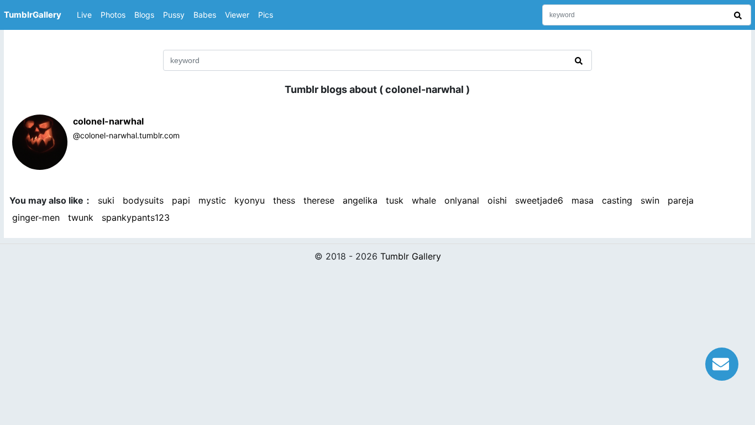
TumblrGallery (32, 14)
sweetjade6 (539, 200)
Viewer (237, 14)
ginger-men (36, 217)
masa (583, 200)
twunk (80, 217)
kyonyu (249, 200)
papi (181, 200)
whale (424, 200)
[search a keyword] (739, 15)
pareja (681, 200)
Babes (204, 14)
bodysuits (143, 200)
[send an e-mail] (722, 362)
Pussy (174, 14)
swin (650, 200)
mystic (212, 200)
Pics (265, 14)
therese (318, 200)
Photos (113, 14)
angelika (360, 200)
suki (106, 200)
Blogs (144, 14)
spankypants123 (136, 217)
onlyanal (461, 200)
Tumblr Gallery (410, 256)
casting (617, 200)
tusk (394, 200)
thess (284, 200)
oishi (497, 200)
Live (84, 14)
